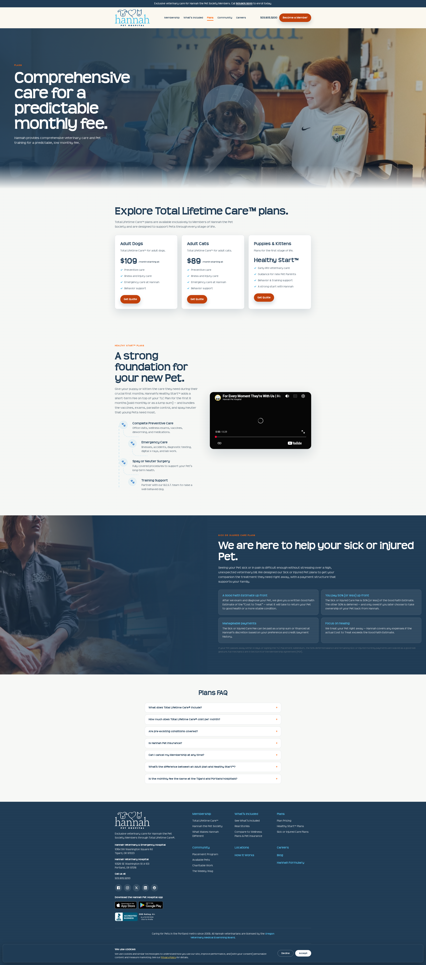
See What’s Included (247, 820)
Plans (210, 17)
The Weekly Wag (202, 871)
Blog (280, 855)
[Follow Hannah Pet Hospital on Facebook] (118, 887)
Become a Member (295, 17)
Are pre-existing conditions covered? (173, 731)
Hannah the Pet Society (207, 826)
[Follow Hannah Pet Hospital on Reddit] (154, 887)
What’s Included (193, 17)
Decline (285, 953)
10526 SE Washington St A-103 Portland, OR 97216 (132, 863)
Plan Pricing (284, 820)
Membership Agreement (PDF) (285, 651)
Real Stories (242, 826)
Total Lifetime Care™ (205, 820)
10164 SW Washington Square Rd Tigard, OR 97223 (140, 849)
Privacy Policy (168, 957)
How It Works (244, 855)
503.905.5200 (244, 3)
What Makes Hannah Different (205, 834)
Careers (241, 17)
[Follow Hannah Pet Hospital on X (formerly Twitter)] (136, 887)
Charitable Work (202, 865)
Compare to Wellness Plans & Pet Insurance (248, 834)
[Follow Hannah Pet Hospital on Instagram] (127, 887)
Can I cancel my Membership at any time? (176, 755)
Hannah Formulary (290, 862)
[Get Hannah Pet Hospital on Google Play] (150, 905)
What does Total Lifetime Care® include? (175, 707)
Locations (242, 847)
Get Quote (130, 299)
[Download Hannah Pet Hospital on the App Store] (126, 905)
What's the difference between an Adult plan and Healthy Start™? (192, 766)
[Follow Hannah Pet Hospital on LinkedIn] (145, 887)
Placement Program (205, 854)
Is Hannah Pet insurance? (165, 743)
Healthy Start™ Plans (290, 826)
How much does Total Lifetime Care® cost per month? (184, 719)
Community (224, 17)
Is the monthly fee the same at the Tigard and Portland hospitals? (193, 778)
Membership (172, 17)
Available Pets (201, 859)
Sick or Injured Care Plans (293, 831)
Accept (303, 953)
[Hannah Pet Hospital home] (132, 17)
